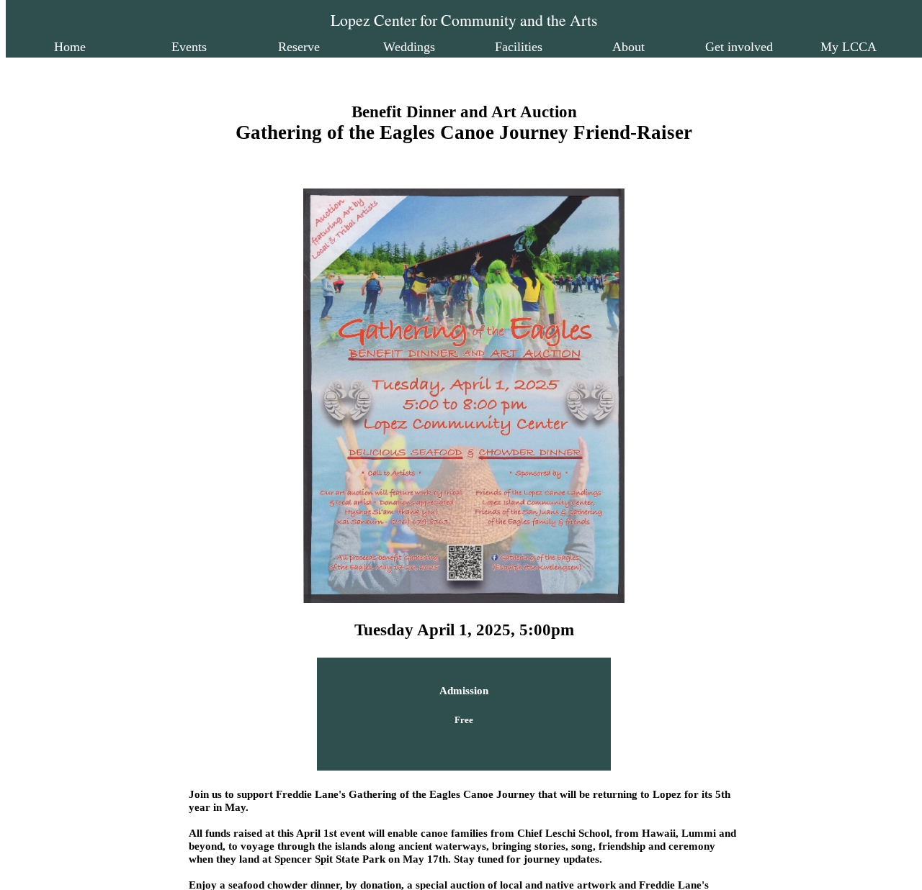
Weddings (409, 47)
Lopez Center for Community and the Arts (464, 19)
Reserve (299, 47)
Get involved (739, 47)
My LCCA (848, 47)
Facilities (518, 47)
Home (70, 47)
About (628, 47)
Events (189, 47)
